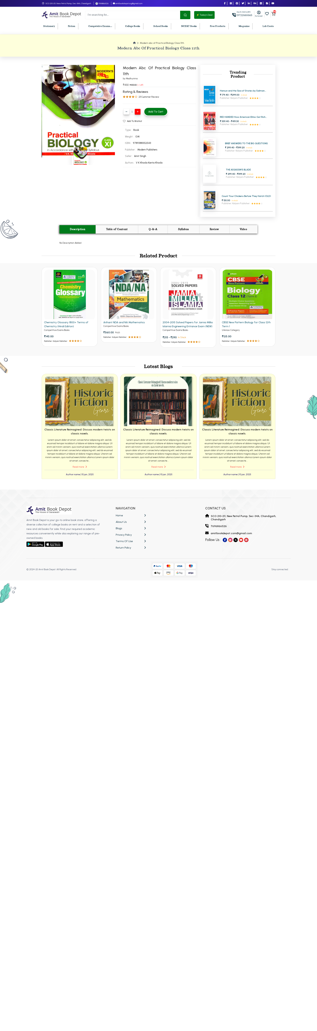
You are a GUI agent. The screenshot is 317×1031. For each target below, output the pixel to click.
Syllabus (183, 229)
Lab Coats (268, 26)
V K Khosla (142, 162)
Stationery (49, 26)
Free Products (217, 26)
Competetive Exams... (100, 26)
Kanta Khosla (155, 162)
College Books (132, 26)
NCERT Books (189, 26)
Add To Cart (155, 111)
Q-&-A (153, 229)
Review (214, 229)
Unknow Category (231, 330)
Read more (79, 466)
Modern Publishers (147, 149)
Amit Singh (140, 156)
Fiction (71, 26)
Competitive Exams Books (57, 330)
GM (137, 136)
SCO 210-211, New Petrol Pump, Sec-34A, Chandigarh (68, 3)
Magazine (244, 26)
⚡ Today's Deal (204, 15)
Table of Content (117, 229)
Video (243, 229)
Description (77, 229)
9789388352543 (142, 143)
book (136, 130)
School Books (160, 26)
